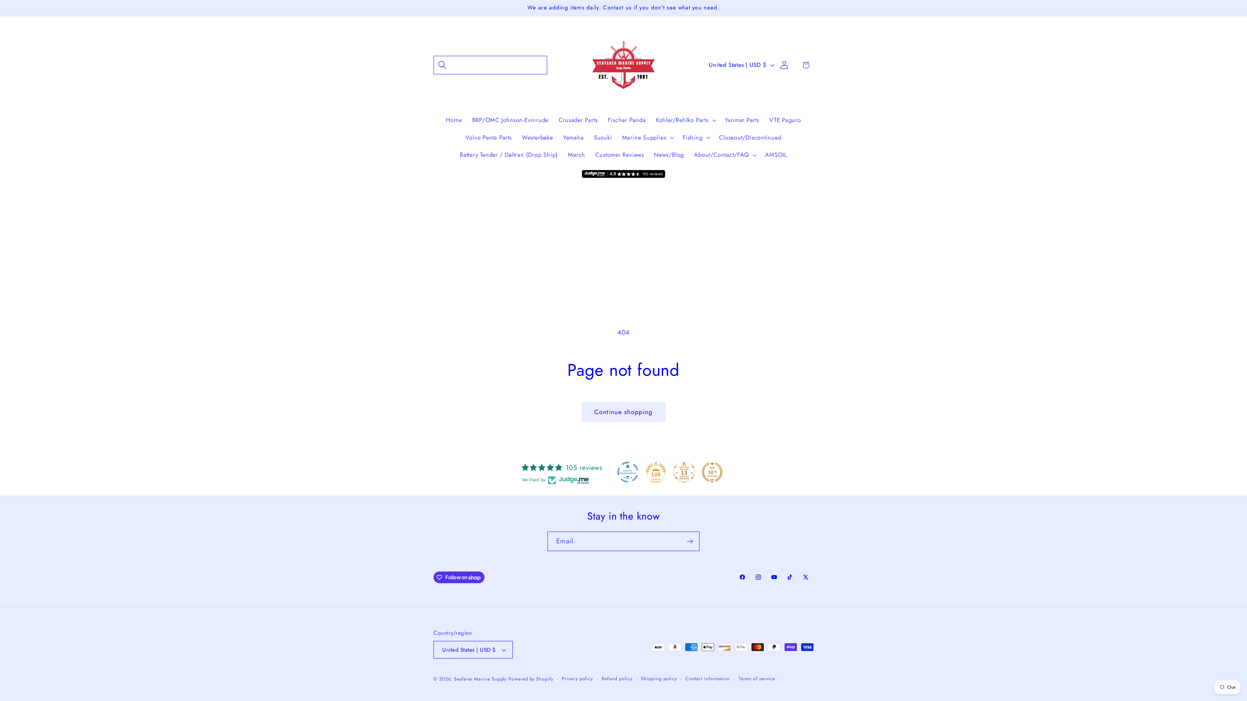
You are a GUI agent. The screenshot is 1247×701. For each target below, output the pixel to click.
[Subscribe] (690, 541)
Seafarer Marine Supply (480, 679)
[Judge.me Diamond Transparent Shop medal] (627, 472)
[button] (490, 65)
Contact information (708, 678)
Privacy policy (577, 678)
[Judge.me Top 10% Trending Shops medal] (712, 472)
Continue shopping (623, 411)
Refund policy (617, 678)
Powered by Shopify (531, 679)
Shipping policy (659, 678)
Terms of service (757, 678)
